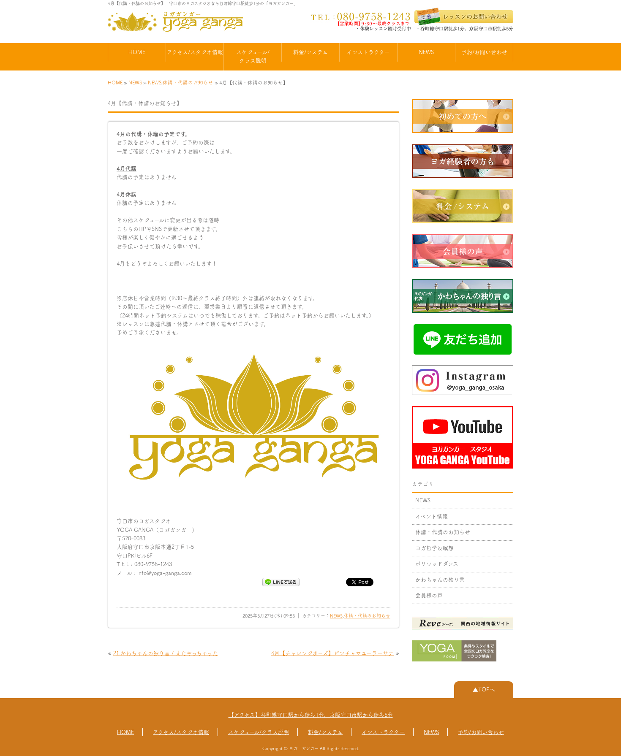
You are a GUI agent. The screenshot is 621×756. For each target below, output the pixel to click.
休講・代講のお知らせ (188, 82)
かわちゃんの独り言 (440, 580)
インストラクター (368, 52)
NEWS (426, 52)
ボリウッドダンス (436, 563)
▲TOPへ (484, 689)
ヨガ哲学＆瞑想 (434, 548)
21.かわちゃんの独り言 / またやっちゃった (165, 653)
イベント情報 (431, 516)
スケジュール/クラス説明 (253, 56)
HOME (136, 52)
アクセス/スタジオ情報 (195, 52)
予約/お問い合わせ (484, 52)
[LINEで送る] (281, 581)
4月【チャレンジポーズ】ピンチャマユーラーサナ (332, 653)
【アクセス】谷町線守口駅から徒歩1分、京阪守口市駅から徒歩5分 (311, 715)
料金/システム (310, 52)
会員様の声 (429, 595)
